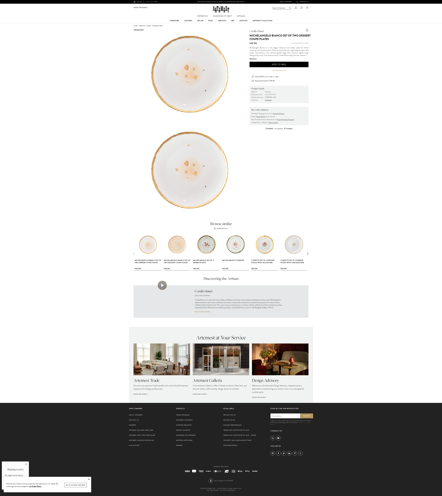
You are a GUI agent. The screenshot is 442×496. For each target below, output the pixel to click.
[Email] (278, 438)
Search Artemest (278, 8)
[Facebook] (278, 453)
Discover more (202, 312)
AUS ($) (139, 2)
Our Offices (134, 445)
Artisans (241, 16)
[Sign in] (296, 7)
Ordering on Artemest (186, 435)
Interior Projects (184, 425)
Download (268, 100)
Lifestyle (243, 20)
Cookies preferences (232, 425)
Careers (132, 425)
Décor (200, 20)
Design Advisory (183, 430)
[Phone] (273, 438)
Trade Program (140, 8)
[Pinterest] (295, 453)
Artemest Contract (184, 420)
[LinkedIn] (289, 453)
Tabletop (222, 20)
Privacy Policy (229, 415)
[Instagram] (273, 453)
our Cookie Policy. (35, 486)
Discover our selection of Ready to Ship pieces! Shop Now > (221, 2)
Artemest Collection (262, 20)
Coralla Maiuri (257, 31)
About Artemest (286, 2)
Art (232, 20)
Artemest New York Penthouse (142, 435)
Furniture (174, 20)
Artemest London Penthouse (141, 440)
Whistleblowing (230, 445)
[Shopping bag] (307, 7)
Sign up (306, 416)
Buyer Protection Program (285, 119)
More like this (222, 228)
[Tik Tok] (284, 453)
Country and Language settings (237, 440)
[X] (300, 453)
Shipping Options (278, 113)
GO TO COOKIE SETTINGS (75, 485)
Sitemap (179, 445)
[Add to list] (307, 30)
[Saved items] (301, 7)
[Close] (89, 479)
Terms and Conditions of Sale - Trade (239, 435)
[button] (307, 253)
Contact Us (304, 2)
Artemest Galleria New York (141, 430)
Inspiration (202, 16)
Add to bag (279, 64)
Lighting (188, 20)
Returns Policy (273, 122)
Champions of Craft (222, 16)
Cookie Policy (229, 420)
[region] (47, 484)
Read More (253, 59)
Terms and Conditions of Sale (236, 430)
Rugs (210, 20)
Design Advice (260, 116)
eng (151, 2)
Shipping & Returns (184, 440)
